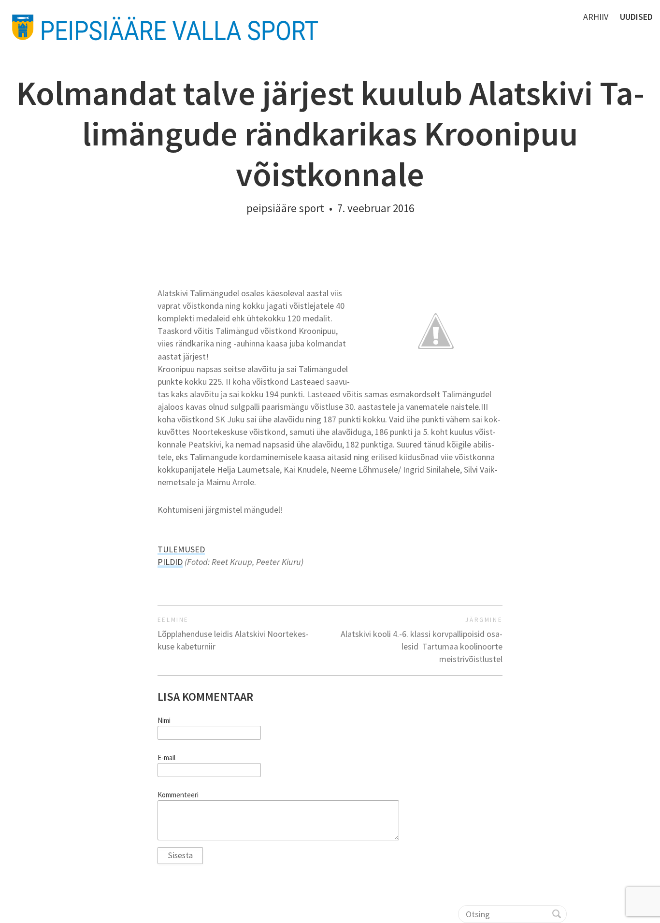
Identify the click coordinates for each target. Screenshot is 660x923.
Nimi (164, 720)
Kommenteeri (178, 795)
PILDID (170, 561)
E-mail (166, 757)
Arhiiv (595, 16)
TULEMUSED (181, 549)
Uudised (636, 16)
